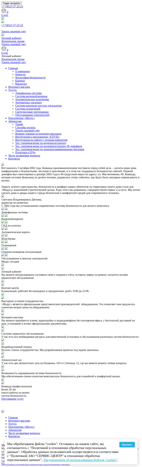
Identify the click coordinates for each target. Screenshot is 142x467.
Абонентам (14, 121)
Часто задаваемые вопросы (24, 155)
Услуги (12, 90)
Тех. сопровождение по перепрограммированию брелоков (49, 149)
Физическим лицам (12, 41)
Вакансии (21, 83)
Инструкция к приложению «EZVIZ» (37, 136)
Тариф (19, 124)
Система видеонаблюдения (31, 96)
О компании (22, 71)
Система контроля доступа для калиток (38, 105)
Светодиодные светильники (32, 111)
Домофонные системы (28, 93)
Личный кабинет (11, 38)
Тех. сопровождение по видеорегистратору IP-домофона (48, 146)
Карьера (20, 80)
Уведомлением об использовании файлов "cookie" (80, 460)
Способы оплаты (25, 127)
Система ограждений (27, 108)
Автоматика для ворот (28, 102)
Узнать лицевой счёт (27, 130)
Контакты (14, 158)
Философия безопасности (30, 77)
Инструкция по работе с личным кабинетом (41, 139)
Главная (13, 68)
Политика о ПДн (25, 152)
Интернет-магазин (19, 86)
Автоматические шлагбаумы (32, 99)
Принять (127, 444)
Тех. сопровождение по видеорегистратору (40, 143)
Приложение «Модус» (21, 118)
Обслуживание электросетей (32, 115)
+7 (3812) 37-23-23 (12, 25)
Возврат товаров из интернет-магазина (38, 133)
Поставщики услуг (12, 398)
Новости (20, 74)
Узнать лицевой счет (13, 44)
